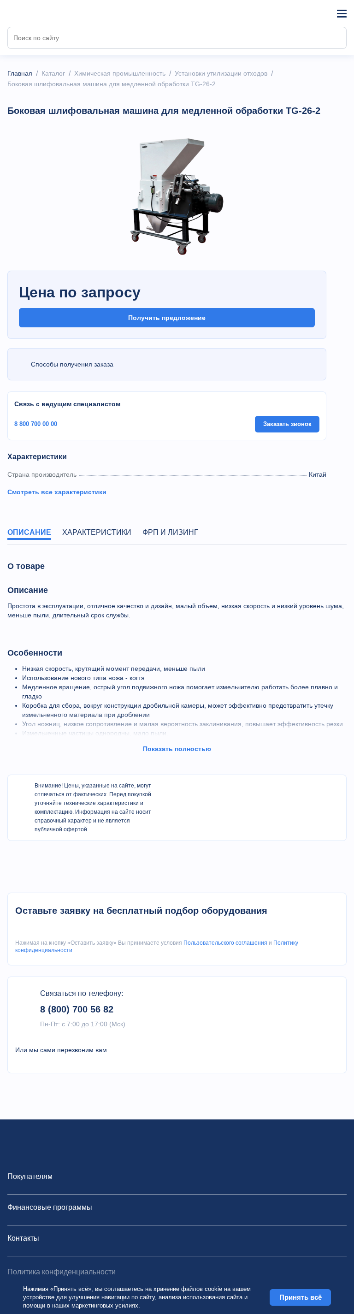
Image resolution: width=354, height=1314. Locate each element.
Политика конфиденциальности (61, 1272)
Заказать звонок (287, 423)
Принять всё (300, 1297)
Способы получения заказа (72, 364)
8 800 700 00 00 (35, 423)
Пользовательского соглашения (225, 943)
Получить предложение (167, 317)
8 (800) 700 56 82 (76, 1009)
